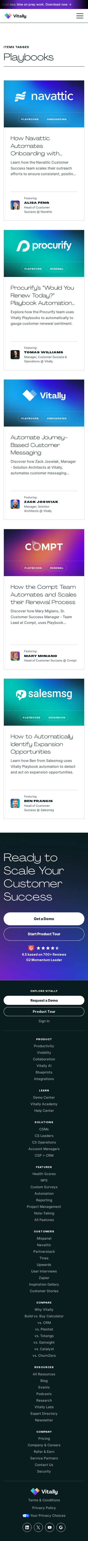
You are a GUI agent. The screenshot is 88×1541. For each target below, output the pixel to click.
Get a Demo (44, 918)
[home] (15, 16)
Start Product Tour (44, 934)
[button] (79, 15)
